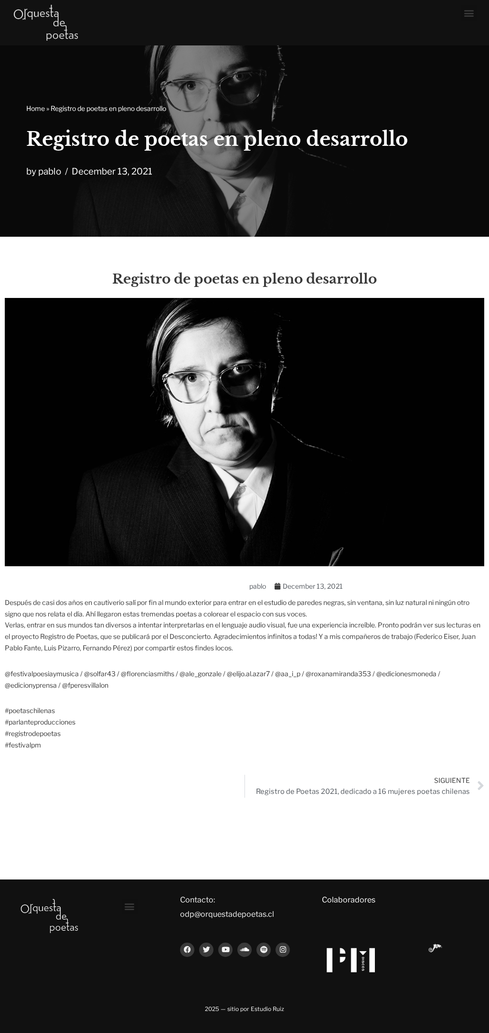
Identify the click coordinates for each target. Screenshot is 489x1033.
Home (35, 108)
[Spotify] (263, 950)
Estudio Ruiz (267, 1008)
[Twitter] (206, 950)
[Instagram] (283, 950)
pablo (49, 171)
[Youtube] (225, 950)
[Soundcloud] (244, 950)
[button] (469, 13)
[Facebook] (187, 950)
